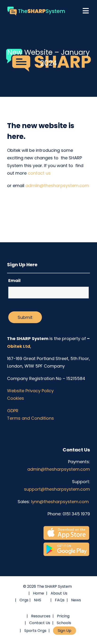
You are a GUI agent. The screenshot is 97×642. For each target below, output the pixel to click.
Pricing (63, 616)
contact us (39, 173)
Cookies (15, 398)
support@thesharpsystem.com (57, 489)
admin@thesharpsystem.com (58, 469)
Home (38, 593)
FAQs (60, 600)
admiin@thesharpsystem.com (57, 185)
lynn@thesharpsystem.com (60, 502)
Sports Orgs (35, 630)
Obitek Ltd (18, 346)
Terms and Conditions (30, 418)
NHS (37, 600)
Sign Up (64, 630)
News (76, 600)
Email (14, 280)
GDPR (12, 411)
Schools (64, 623)
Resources (40, 616)
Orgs (24, 600)
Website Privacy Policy (30, 391)
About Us (59, 593)
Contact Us (39, 623)
